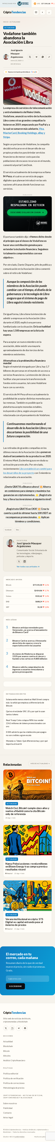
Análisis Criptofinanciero (14, 1060)
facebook (8, 530)
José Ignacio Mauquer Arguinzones (17, 53)
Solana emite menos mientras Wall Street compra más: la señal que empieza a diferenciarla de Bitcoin (27, 702)
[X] (19, 561)
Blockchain (8, 1046)
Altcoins (7, 1055)
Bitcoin (8, 585)
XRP (7, 607)
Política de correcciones (14, 1083)
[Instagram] (12, 1028)
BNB (7, 602)
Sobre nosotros (10, 1103)
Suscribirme (15, 986)
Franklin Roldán (19, 1137)
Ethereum (9, 591)
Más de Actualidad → (40, 763)
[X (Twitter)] (5, 1028)
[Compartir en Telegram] (36, 57)
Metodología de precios (13, 1088)
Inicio (5, 22)
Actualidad (15, 22)
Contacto (7, 1113)
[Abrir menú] (36, 12)
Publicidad (7, 1108)
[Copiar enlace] (49, 57)
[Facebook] (25, 1028)
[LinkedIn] (24, 561)
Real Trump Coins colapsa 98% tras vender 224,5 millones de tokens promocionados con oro (26, 723)
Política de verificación (13, 1078)
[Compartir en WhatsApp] (42, 57)
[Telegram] (18, 1028)
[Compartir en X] (30, 57)
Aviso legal (8, 1117)
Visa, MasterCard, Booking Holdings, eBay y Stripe (24, 133)
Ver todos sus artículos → (28, 566)
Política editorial (10, 1073)
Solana (8, 596)
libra (17, 530)
